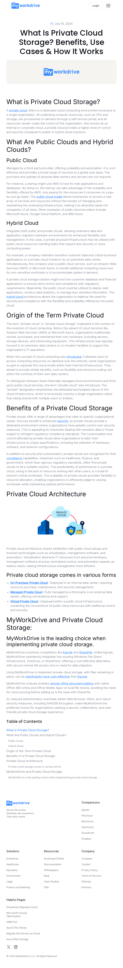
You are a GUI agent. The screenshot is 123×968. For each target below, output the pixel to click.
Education (12, 870)
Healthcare (12, 864)
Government (13, 875)
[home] (26, 5)
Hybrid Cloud (15, 745)
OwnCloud (87, 827)
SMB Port (11, 921)
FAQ (46, 887)
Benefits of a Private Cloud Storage (30, 755)
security (62, 421)
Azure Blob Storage (17, 939)
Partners (86, 887)
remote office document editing (71, 683)
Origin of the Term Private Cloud (28, 750)
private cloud (18, 110)
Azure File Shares (16, 927)
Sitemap (86, 881)
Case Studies (51, 881)
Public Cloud (15, 740)
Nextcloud (87, 821)
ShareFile (85, 652)
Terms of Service (91, 875)
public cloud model (49, 196)
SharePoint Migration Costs (22, 907)
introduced (73, 356)
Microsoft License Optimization (16, 914)
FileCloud (87, 815)
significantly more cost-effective (47, 676)
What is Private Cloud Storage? (27, 730)
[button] (108, 5)
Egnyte (68, 652)
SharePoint (88, 832)
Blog (46, 875)
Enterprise (12, 858)
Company (87, 858)
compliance (14, 458)
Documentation (53, 864)
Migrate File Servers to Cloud (23, 933)
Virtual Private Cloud (24, 601)
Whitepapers (51, 870)
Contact (86, 864)
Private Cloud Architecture (24, 760)
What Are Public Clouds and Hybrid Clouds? (36, 735)
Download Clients (54, 858)
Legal (9, 881)
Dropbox (86, 838)
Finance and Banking (18, 887)
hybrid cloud (14, 296)
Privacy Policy (90, 870)
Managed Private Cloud (26, 592)
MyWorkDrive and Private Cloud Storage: (34, 771)
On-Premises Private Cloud (29, 582)
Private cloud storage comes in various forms (34, 766)
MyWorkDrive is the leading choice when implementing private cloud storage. (53, 777)
